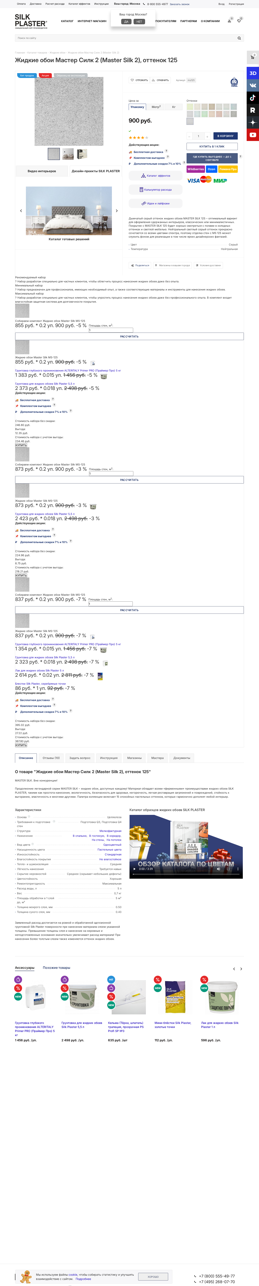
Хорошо (153, 1276)
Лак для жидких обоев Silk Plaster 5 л (39, 670)
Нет (139, 21)
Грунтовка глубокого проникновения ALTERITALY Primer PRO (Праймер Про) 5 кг (68, 370)
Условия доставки (210, 265)
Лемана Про (228, 169)
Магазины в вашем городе (174, 265)
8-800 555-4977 (157, 4)
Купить (21, 445)
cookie (73, 1274)
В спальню (80, 835)
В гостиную (96, 835)
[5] (147, 138)
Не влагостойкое (110, 859)
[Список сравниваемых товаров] (230, 22)
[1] (131, 138)
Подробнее (83, 1279)
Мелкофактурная (110, 830)
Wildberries (196, 169)
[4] (143, 138)
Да (126, 21)
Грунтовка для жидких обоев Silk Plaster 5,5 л (44, 383)
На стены (98, 839)
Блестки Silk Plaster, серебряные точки (40, 683)
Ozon (211, 169)
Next (117, 211)
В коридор (114, 835)
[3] (139, 138)
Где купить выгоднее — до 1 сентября (212, 158)
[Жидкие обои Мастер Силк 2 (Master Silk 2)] (69, 111)
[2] (135, 138)
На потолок (114, 839)
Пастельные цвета (109, 849)
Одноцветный (112, 844)
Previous (21, 211)
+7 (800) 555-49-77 (217, 1276)
